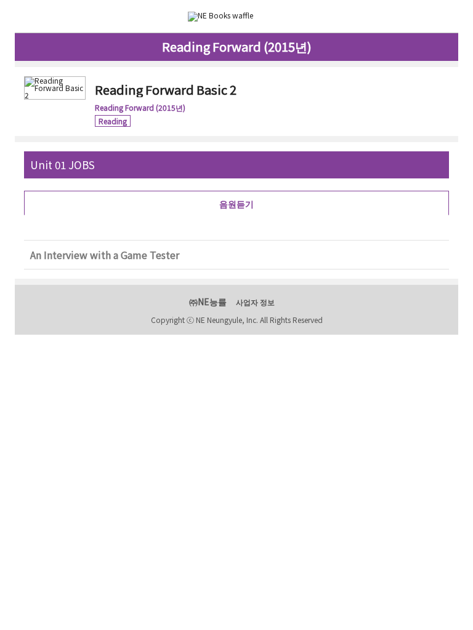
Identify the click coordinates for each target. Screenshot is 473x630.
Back (29, 16)
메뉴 (444, 15)
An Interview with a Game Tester (104, 254)
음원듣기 (236, 203)
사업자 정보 (255, 302)
